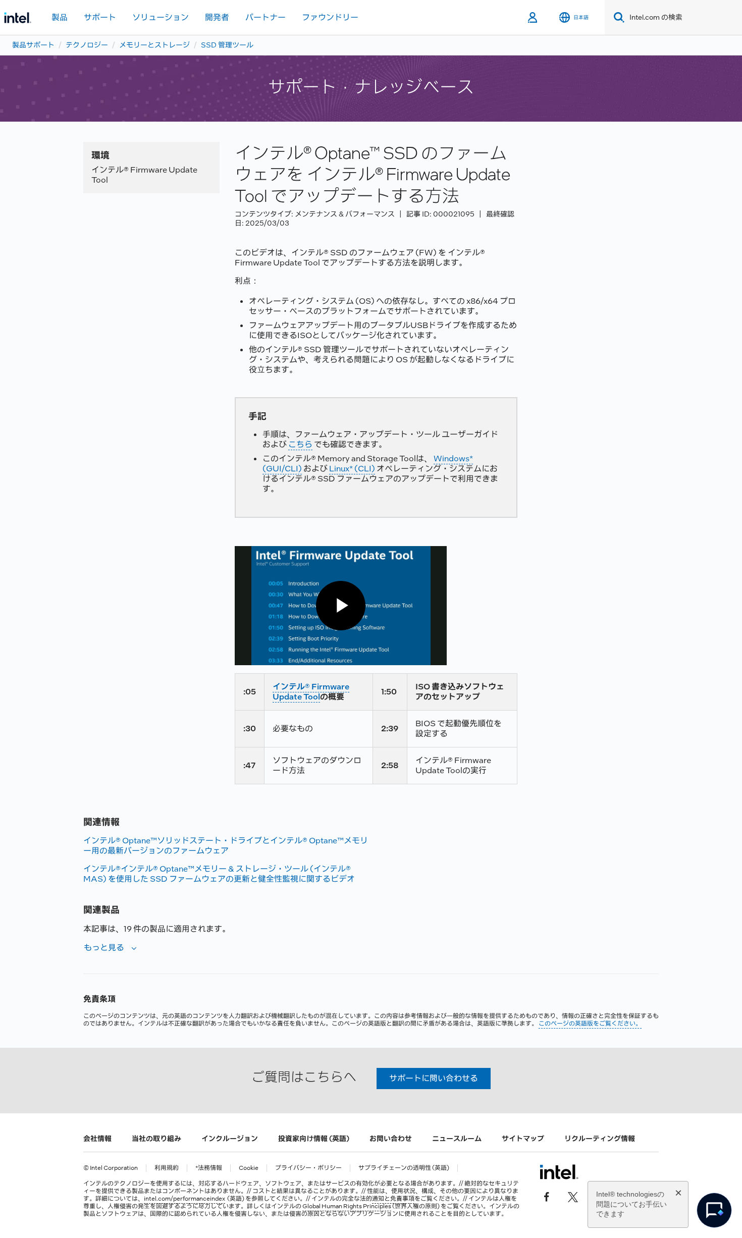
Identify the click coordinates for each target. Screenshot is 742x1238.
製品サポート (33, 44)
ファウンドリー (330, 17)
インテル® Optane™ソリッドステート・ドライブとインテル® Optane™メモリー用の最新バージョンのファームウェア (225, 845)
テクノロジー (87, 44)
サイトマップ (523, 1138)
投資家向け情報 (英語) (313, 1138)
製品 (59, 17)
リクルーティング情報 (599, 1138)
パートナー (265, 17)
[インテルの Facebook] (547, 1196)
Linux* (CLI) (352, 468)
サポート (100, 17)
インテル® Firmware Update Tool (311, 691)
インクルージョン (229, 1138)
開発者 (217, 17)
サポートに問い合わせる (433, 1078)
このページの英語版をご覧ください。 (590, 1023)
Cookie (248, 1168)
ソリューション (160, 17)
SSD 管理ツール (227, 44)
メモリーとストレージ (154, 44)
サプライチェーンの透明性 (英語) (403, 1168)
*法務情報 (208, 1168)
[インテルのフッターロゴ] (559, 1171)
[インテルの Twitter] (573, 1196)
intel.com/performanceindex (184, 1199)
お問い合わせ (390, 1138)
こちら (300, 444)
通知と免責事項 (393, 1199)
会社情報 (97, 1138)
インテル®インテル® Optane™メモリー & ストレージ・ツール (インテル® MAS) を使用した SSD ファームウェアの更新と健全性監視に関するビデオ (219, 874)
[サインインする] (533, 17)
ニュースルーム (457, 1138)
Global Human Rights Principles (346, 1206)
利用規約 (166, 1168)
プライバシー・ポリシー (308, 1168)
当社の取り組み (156, 1138)
